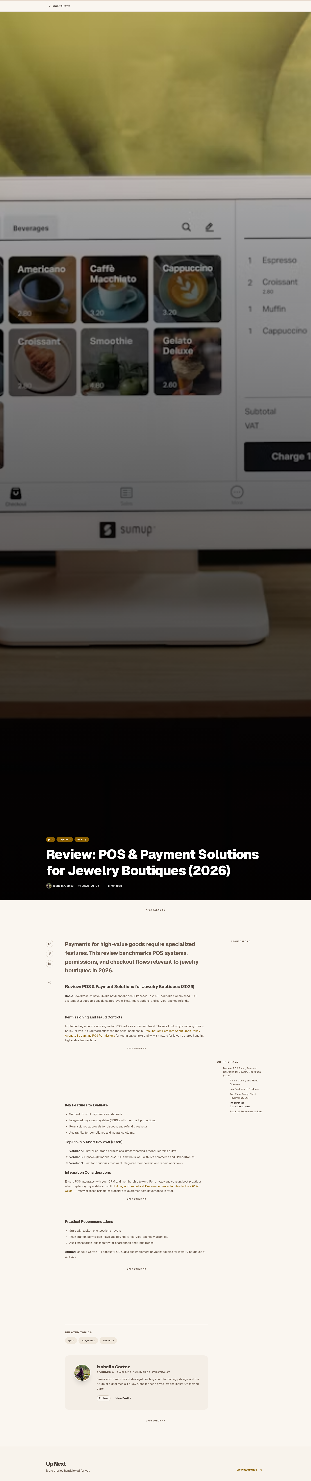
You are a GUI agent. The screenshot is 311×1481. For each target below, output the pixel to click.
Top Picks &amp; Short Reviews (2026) (243, 1096)
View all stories (246, 1469)
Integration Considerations (240, 1104)
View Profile (123, 1398)
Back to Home (61, 5)
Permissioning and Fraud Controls (244, 1082)
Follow (103, 1398)
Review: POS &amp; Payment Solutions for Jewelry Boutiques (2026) (242, 1072)
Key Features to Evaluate (244, 1089)
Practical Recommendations (246, 1111)
